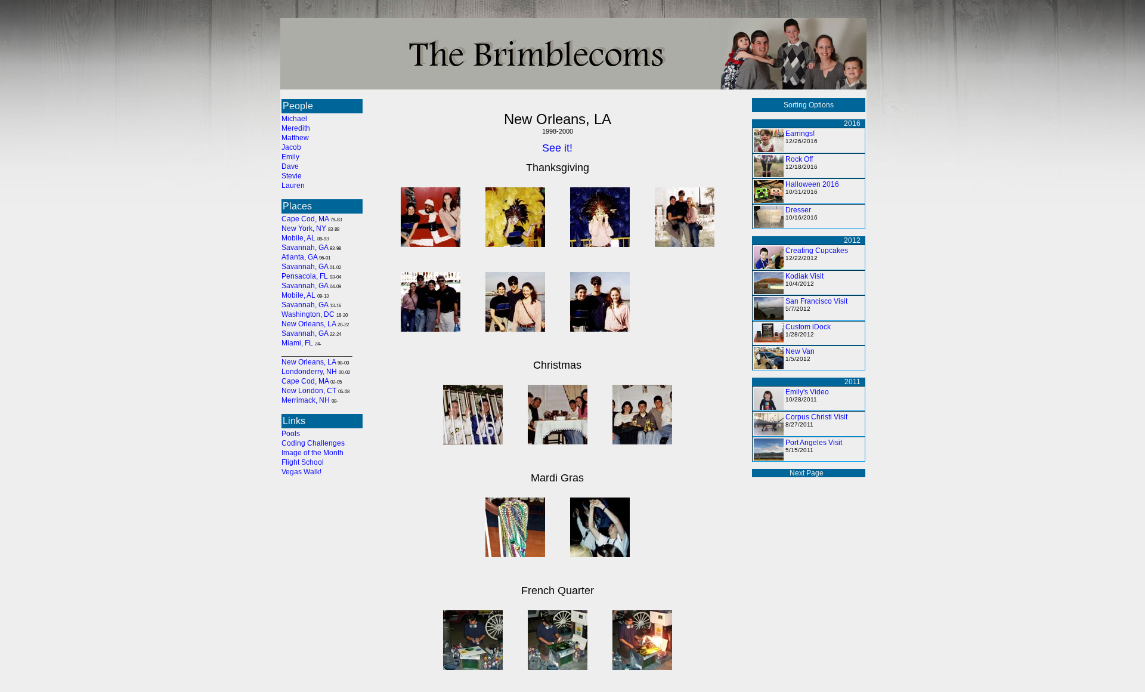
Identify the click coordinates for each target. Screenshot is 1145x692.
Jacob (291, 147)
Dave (290, 166)
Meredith (295, 128)
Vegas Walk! (301, 472)
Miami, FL (297, 343)
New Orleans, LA (308, 324)
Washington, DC (308, 314)
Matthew (295, 138)
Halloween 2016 (812, 184)
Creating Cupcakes (816, 250)
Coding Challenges (313, 443)
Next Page (807, 473)
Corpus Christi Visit (816, 417)
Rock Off (799, 159)
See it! (557, 148)
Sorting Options (809, 105)
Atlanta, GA (299, 257)
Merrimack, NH (305, 400)
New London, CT (308, 391)
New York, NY (303, 228)
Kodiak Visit (804, 276)
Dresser (798, 210)
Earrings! (800, 133)
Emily (290, 157)
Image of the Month (312, 453)
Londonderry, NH (309, 371)
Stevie (291, 176)
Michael (294, 119)
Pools (290, 434)
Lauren (293, 185)
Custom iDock (808, 327)
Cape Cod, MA (305, 219)
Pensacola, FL (304, 276)
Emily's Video (807, 392)
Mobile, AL (298, 238)
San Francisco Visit (816, 301)
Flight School (302, 462)
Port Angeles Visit (813, 442)
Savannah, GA (304, 247)
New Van (800, 351)
